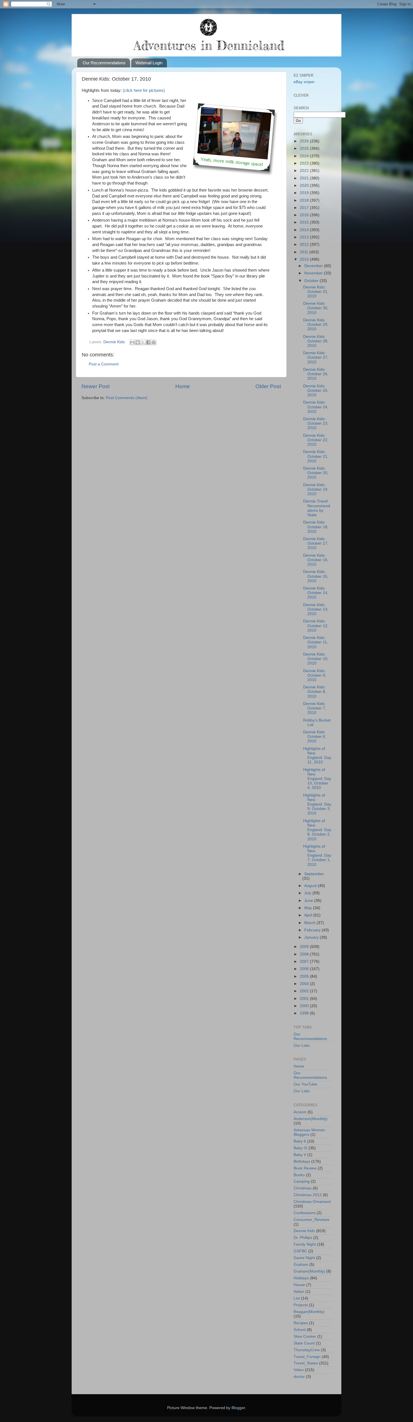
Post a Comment (104, 364)
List (297, 1298)
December (314, 266)
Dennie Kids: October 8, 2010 (314, 691)
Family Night (305, 1244)
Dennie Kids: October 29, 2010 (315, 324)
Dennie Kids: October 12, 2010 (315, 625)
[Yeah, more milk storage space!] (234, 176)
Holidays (301, 1278)
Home (182, 386)
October (312, 281)
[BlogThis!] (137, 342)
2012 (305, 244)
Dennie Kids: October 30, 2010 (315, 308)
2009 (305, 947)
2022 (305, 171)
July (308, 893)
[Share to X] (143, 342)
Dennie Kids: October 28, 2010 (315, 341)
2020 (305, 185)
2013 (305, 237)
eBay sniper (304, 82)
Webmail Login (148, 62)
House (299, 1285)
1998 (305, 1013)
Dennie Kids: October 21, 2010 (315, 456)
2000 (305, 1006)
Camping (302, 1181)
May (308, 908)
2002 (305, 991)
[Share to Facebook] (148, 342)
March (310, 923)
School (300, 1330)
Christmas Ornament (312, 1202)
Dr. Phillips (303, 1238)
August (311, 886)
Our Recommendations (104, 62)
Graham (301, 1264)
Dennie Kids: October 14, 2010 (315, 592)
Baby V (300, 1155)
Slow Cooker (305, 1336)
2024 (305, 156)
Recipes (301, 1323)
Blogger (238, 1408)
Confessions (305, 1213)
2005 (305, 976)
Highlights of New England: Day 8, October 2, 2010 (317, 830)
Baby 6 (300, 1141)
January (312, 937)
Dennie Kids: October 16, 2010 (315, 559)
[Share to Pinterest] (153, 342)
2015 (305, 222)
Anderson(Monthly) (311, 1119)
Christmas (303, 1188)
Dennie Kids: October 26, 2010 (315, 374)
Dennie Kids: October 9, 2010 (314, 675)
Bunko (299, 1175)
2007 (305, 961)
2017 (305, 208)
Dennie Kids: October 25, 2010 (315, 390)
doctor (299, 1377)
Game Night (304, 1258)
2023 (305, 163)
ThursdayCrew (307, 1350)
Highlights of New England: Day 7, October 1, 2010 (317, 855)
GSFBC (300, 1251)
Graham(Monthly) (309, 1271)
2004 (305, 984)
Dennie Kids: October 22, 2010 (315, 440)
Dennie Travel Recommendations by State (316, 508)
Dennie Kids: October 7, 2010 (314, 708)
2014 (305, 230)
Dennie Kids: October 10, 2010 (315, 658)
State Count (304, 1343)
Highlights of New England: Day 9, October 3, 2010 (317, 804)
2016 (305, 215)
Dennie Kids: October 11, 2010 (315, 642)
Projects (301, 1305)
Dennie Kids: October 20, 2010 (315, 472)
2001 (305, 998)
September (314, 874)
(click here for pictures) (144, 90)
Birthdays (302, 1161)
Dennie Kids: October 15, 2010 (315, 576)
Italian (299, 1291)
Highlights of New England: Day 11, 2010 (317, 756)
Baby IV (300, 1148)
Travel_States (306, 1363)
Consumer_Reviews (311, 1220)
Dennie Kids (114, 342)
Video (299, 1370)
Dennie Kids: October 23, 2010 (315, 423)
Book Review (305, 1168)
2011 (304, 252)
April (308, 915)
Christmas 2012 (308, 1195)
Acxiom (300, 1112)
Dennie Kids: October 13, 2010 (315, 609)
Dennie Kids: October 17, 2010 (315, 543)
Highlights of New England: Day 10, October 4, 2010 (317, 779)
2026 (305, 141)
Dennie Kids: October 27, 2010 (315, 357)
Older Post (268, 386)
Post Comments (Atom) (127, 398)
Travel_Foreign (307, 1357)
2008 (305, 954)
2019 (305, 193)
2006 (305, 969)
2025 (305, 148)
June (309, 900)
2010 (305, 259)
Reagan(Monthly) (309, 1312)
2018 (305, 200)
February (313, 930)
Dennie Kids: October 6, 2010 (314, 736)
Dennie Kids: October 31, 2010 (315, 291)
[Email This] (132, 342)
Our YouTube (305, 1084)
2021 (305, 178)
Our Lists (302, 1045)
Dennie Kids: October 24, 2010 (315, 406)
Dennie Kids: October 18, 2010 (315, 526)
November (314, 273)
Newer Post (95, 386)
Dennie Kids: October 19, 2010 (315, 489)
